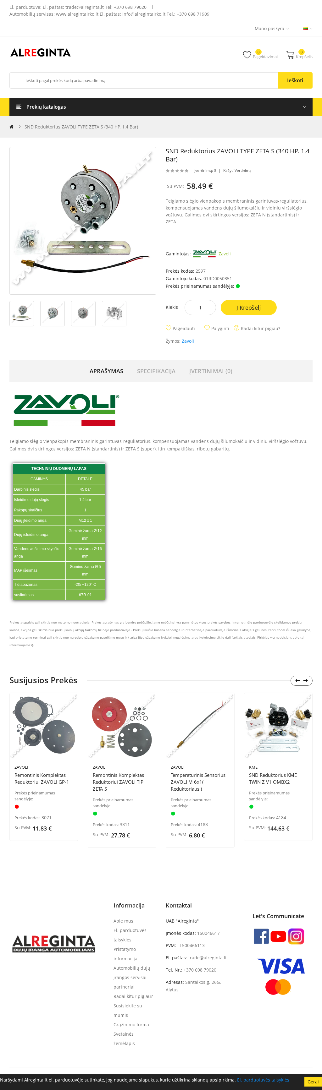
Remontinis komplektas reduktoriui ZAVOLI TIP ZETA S (118, 782)
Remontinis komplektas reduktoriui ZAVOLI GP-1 (41, 778)
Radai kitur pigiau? (260, 328)
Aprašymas (106, 371)
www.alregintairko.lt (77, 14)
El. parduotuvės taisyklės (263, 1080)
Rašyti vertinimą (237, 170)
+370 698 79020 (130, 7)
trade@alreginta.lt (84, 7)
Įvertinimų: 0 (205, 170)
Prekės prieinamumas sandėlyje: (34, 796)
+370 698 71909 (193, 14)
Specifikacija (156, 371)
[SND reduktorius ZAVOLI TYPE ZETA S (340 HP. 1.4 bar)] (82, 221)
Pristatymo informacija (125, 954)
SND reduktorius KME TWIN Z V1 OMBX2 (273, 778)
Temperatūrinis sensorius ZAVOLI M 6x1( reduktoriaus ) (198, 782)
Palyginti (220, 328)
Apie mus (123, 921)
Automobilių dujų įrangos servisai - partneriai (132, 977)
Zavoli (224, 254)
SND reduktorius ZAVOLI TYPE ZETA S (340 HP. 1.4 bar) (81, 127)
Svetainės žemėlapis (124, 1038)
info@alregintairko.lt (143, 14)
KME (253, 767)
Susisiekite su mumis (128, 1010)
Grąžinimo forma (131, 1024)
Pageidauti (184, 328)
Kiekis (172, 307)
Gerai (313, 1082)
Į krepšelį (248, 307)
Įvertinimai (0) (210, 371)
